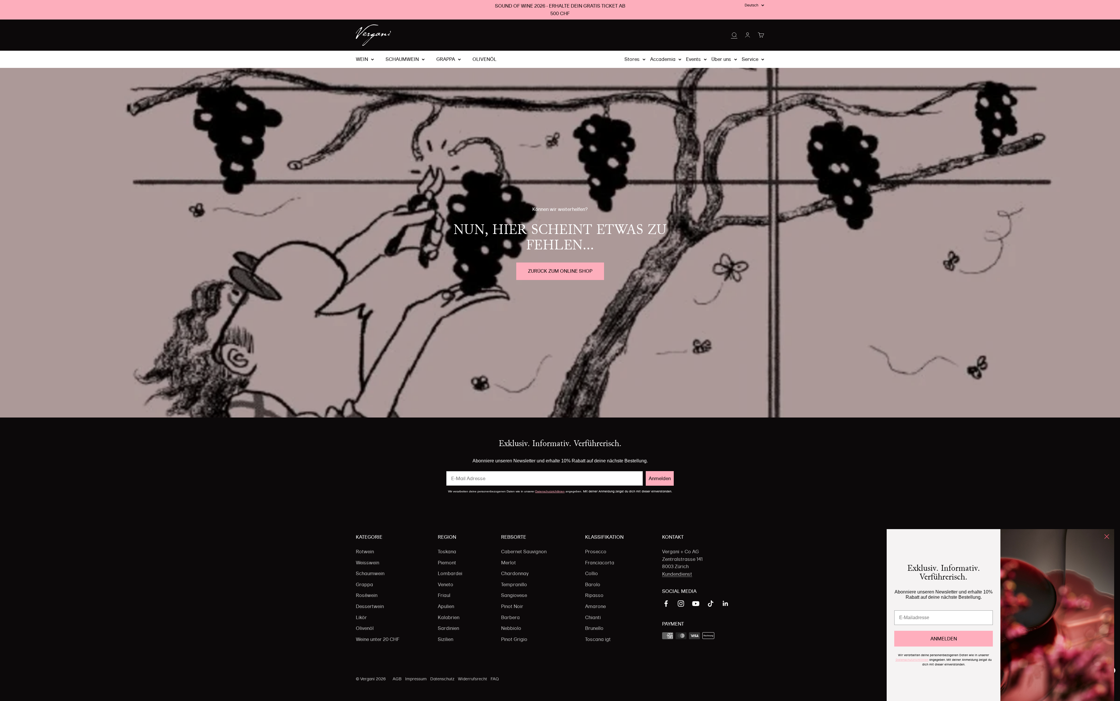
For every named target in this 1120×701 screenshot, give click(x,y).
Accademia (663, 59)
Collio (591, 573)
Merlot (508, 563)
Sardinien (448, 628)
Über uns (721, 59)
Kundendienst (677, 574)
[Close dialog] (1107, 536)
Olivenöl (484, 59)
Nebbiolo (511, 628)
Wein (362, 59)
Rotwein (365, 551)
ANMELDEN (943, 639)
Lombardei (450, 573)
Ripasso (594, 595)
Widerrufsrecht (472, 678)
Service (750, 59)
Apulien (446, 606)
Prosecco (595, 551)
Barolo (592, 584)
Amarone (595, 606)
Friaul (444, 595)
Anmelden (660, 478)
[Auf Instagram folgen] (681, 603)
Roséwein (366, 595)
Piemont (447, 563)
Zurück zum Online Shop (560, 271)
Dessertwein (370, 606)
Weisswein (367, 563)
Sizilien (445, 639)
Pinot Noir (512, 606)
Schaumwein (402, 59)
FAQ (495, 678)
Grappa (445, 59)
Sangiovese (514, 595)
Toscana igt (598, 639)
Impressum (416, 678)
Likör (361, 617)
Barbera (510, 617)
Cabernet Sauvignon (524, 551)
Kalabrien (448, 617)
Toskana (447, 551)
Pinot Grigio (514, 639)
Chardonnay (514, 573)
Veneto (445, 584)
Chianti (593, 617)
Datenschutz (442, 678)
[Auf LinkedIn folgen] (725, 603)
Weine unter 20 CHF (377, 639)
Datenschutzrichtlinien (550, 491)
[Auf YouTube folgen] (696, 603)
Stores (632, 59)
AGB (397, 678)
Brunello (594, 628)
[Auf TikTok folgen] (711, 603)
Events (693, 59)
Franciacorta (599, 563)
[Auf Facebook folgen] (666, 603)
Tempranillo (514, 584)
